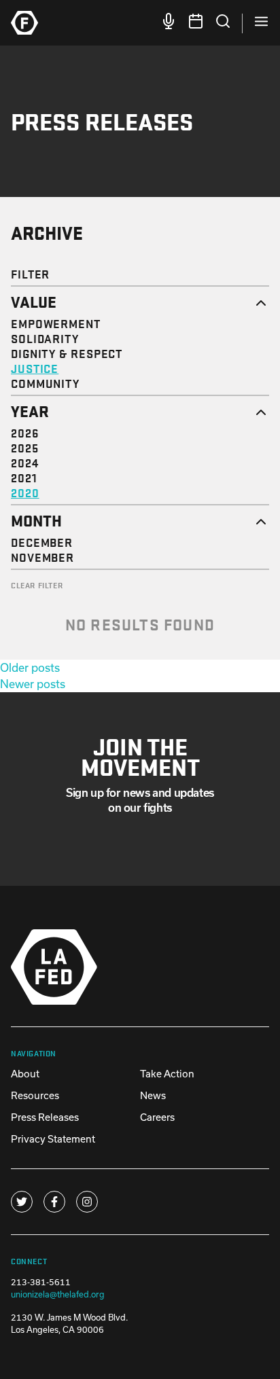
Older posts (30, 667)
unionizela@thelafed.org (58, 1294)
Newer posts (32, 683)
